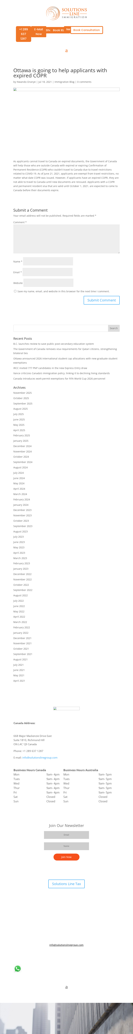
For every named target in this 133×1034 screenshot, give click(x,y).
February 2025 (21, 435)
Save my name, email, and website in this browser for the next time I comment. (63, 291)
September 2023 (22, 526)
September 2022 (22, 590)
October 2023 (21, 520)
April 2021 (19, 680)
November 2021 (22, 643)
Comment (20, 222)
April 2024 (19, 488)
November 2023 (22, 515)
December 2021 (22, 638)
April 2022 (19, 616)
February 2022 (21, 627)
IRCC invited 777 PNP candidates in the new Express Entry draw (50, 368)
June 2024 (19, 478)
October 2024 (21, 456)
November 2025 (22, 392)
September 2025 (22, 403)
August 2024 (20, 467)
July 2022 (18, 600)
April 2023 (19, 552)
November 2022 (22, 579)
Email (17, 272)
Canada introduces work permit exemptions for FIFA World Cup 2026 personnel (59, 378)
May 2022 (18, 611)
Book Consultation (86, 30)
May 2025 (18, 424)
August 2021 (20, 659)
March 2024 (20, 494)
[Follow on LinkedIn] (70, 955)
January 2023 (20, 568)
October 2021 (21, 648)
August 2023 (20, 531)
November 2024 (22, 451)
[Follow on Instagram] (77, 955)
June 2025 (19, 419)
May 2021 (18, 675)
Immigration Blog (64, 81)
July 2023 (18, 536)
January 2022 (20, 632)
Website (18, 283)
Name (17, 261)
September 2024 (22, 462)
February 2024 (21, 499)
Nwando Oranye (26, 81)
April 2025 (19, 430)
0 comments (84, 81)
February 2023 (21, 563)
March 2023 (20, 558)
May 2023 (18, 547)
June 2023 (19, 542)
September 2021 (22, 654)
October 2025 (21, 398)
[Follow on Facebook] (56, 955)
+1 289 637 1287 (23, 34)
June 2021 (19, 670)
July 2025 (18, 414)
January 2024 (20, 504)
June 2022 (19, 606)
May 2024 (18, 483)
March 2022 (20, 622)
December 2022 (22, 574)
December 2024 (22, 446)
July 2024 (18, 472)
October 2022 (21, 584)
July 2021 (18, 664)
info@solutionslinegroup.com (39, 757)
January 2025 (20, 440)
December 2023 (22, 510)
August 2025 (20, 408)
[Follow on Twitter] (63, 955)
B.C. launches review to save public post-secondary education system (53, 343)
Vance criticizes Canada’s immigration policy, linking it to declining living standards (61, 373)
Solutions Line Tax (66, 883)
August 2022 (20, 595)
